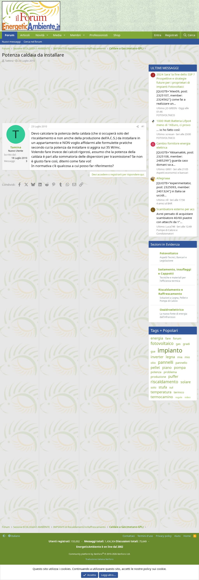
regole (178, 397)
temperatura (161, 392)
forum (177, 338)
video (187, 397)
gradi (186, 344)
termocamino (162, 397)
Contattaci (129, 536)
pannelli (165, 362)
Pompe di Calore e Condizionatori (166, 231)
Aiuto (177, 536)
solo (153, 387)
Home (187, 536)
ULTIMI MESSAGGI (165, 68)
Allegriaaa (163, 178)
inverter (157, 356)
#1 (142, 126)
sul (171, 387)
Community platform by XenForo (99, 553)
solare (186, 382)
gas (178, 344)
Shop (116, 35)
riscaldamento (164, 381)
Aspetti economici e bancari (172, 172)
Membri (75, 35)
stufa (163, 387)
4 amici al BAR (164, 203)
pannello (181, 363)
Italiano (15, 536)
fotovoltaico (162, 343)
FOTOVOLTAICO (165, 115)
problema (170, 372)
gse (153, 351)
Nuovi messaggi (11, 41)
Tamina (9, 60)
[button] (47, 35)
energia (157, 338)
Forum (9, 35)
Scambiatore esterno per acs (175, 209)
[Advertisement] (73, 91)
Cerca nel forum (33, 41)
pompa (180, 367)
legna (170, 356)
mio (187, 357)
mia (179, 357)
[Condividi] (137, 126)
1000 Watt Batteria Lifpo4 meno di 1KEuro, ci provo (173, 123)
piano (167, 367)
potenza (156, 372)
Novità (40, 35)
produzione (158, 377)
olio (153, 363)
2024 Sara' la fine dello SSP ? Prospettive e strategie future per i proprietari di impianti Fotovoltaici (175, 80)
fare (168, 338)
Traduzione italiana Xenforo (99, 559)
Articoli (25, 35)
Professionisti (99, 35)
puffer (173, 376)
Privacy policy (164, 536)
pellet (155, 367)
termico (179, 392)
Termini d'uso (145, 536)
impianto (170, 350)
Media (57, 35)
